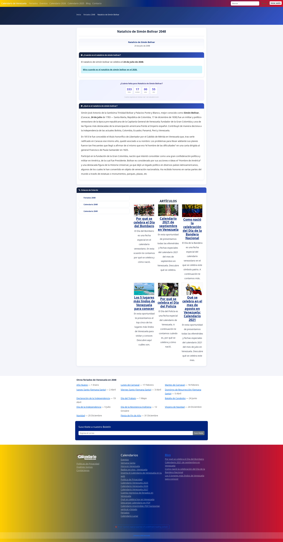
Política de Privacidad (131, 479)
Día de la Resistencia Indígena (136, 406)
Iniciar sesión (276, 3)
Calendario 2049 (91, 211)
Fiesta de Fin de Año (131, 415)
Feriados (33, 3)
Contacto (97, 3)
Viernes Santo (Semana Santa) (136, 389)
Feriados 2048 (90, 198)
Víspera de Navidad (175, 406)
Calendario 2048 (91, 204)
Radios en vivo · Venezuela (134, 469)
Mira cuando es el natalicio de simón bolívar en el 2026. (110, 69)
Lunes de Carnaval (130, 384)
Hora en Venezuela (130, 466)
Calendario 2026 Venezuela (141, 535)
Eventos (44, 3)
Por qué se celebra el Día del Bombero (144, 222)
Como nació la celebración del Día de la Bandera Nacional (192, 228)
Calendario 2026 (57, 3)
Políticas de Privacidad (87, 463)
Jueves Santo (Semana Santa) (91, 389)
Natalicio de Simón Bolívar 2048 (141, 31)
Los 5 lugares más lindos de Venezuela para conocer (144, 303)
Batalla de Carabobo (175, 398)
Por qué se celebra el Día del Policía (168, 302)
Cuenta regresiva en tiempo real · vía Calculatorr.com (141, 97)
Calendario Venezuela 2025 (134, 482)
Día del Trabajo (128, 398)
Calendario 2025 (76, 3)
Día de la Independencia (88, 406)
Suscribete (198, 433)
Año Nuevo (82, 384)
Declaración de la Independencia (93, 398)
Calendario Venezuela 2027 (134, 489)
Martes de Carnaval (175, 384)
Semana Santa (128, 462)
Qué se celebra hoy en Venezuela (137, 499)
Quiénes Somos (84, 466)
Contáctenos (82, 470)
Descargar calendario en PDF (135, 502)
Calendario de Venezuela (13, 3)
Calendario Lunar (129, 515)
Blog (88, 3)
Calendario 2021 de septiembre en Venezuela (168, 224)
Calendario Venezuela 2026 (134, 486)
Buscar (264, 3)
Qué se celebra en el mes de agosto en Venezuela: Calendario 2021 (192, 308)
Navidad (80, 415)
